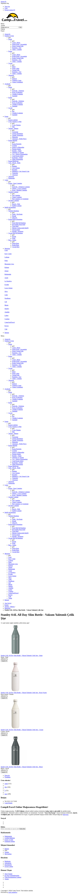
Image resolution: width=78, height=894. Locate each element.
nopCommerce (12, 892)
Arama (7, 879)
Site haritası (8, 854)
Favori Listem (9, 866)
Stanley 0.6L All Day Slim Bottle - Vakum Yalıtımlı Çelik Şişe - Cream (22, 730)
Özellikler (7, 777)
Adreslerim (8, 863)
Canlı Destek (8, 803)
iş (5, 790)
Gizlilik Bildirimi (10, 838)
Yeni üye (7, 6)
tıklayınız (65, 814)
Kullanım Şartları (10, 841)
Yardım (7, 852)
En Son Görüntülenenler (12, 875)
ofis (6, 787)
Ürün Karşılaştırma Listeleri (13, 877)
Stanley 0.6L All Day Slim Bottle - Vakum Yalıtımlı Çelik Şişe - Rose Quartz (24, 692)
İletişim (7, 849)
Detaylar (7, 775)
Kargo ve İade (9, 840)
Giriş (6, 8)
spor (6, 794)
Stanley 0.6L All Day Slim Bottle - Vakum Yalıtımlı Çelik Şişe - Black (22, 767)
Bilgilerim (8, 861)
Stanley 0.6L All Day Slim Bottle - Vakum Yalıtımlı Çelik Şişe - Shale (22, 655)
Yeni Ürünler (8, 874)
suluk (6, 783)
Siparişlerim (8, 865)
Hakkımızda (8, 836)
